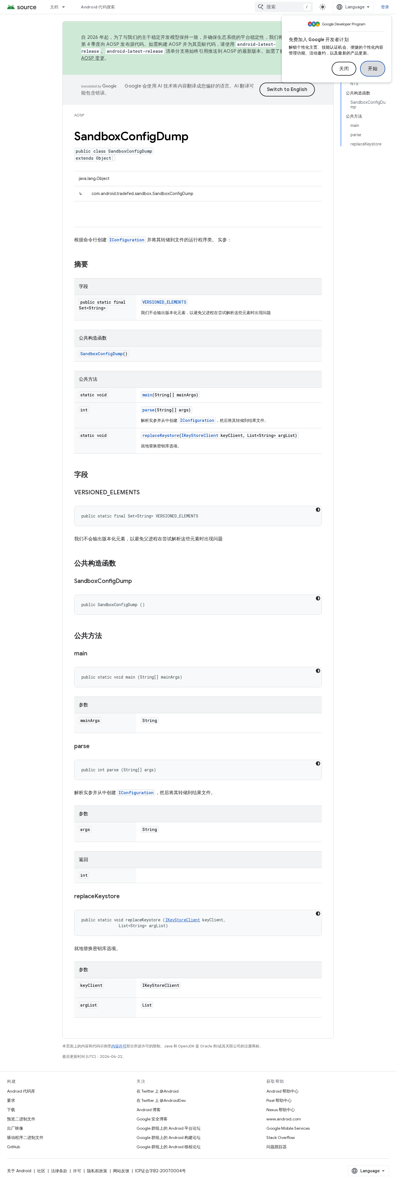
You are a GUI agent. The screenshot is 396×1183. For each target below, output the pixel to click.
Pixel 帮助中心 (279, 1100)
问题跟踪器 (276, 1146)
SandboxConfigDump (101, 353)
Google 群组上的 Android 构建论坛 (169, 1137)
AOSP (79, 115)
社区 (41, 1171)
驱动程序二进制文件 (25, 1137)
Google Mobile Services (288, 1128)
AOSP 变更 (93, 58)
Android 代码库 (21, 1091)
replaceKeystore (160, 435)
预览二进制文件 (21, 1119)
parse (148, 410)
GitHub (13, 1146)
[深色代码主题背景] (318, 509)
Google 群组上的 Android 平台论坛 (169, 1128)
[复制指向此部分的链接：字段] (94, 475)
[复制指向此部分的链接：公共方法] (108, 636)
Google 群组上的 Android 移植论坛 (169, 1146)
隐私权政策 (97, 1171)
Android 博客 (149, 1109)
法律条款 (59, 1171)
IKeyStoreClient (199, 435)
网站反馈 (121, 1171)
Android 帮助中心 (282, 1091)
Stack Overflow (280, 1137)
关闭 (344, 69)
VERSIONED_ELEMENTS (164, 302)
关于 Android (19, 1171)
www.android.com (283, 1119)
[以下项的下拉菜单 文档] (66, 7)
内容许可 (118, 1046)
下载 (11, 1109)
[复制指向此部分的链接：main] (93, 653)
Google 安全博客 (152, 1119)
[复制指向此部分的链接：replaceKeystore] (125, 896)
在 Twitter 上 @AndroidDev (161, 1100)
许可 (77, 1171)
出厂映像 (15, 1128)
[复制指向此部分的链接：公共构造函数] (122, 563)
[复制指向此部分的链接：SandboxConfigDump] (137, 581)
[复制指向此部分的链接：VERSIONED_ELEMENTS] (145, 492)
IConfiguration (126, 240)
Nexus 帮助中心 (280, 1109)
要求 (11, 1100)
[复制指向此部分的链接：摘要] (94, 264)
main (147, 395)
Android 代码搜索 (98, 7)
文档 (54, 7)
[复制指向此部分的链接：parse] (95, 746)
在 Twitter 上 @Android (158, 1091)
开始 (372, 69)
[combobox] (284, 7)
